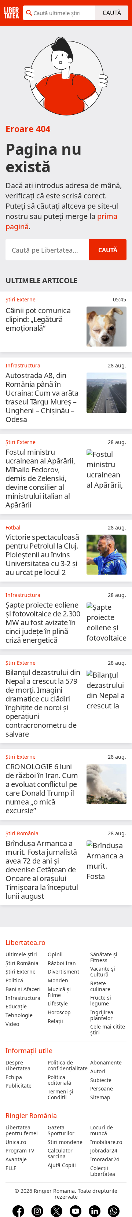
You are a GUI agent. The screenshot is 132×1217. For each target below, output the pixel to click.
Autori (97, 1071)
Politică (14, 980)
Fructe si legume (100, 1001)
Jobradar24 (103, 1151)
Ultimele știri (21, 954)
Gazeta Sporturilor (61, 1130)
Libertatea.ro (25, 942)
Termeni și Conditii (60, 1094)
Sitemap (100, 1097)
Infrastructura (23, 998)
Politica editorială (59, 1080)
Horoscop (59, 1012)
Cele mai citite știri (107, 1029)
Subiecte (100, 1080)
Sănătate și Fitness (103, 957)
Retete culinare (100, 986)
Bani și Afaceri (23, 989)
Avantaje (16, 1159)
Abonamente (106, 1063)
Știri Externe (21, 972)
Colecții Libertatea (102, 1171)
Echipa (14, 1077)
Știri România (22, 963)
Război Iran (62, 963)
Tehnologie (19, 1015)
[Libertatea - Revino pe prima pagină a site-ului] (11, 13)
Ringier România (31, 1115)
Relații (55, 1021)
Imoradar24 (104, 1159)
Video (12, 1024)
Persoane (101, 1089)
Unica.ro (16, 1142)
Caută (112, 13)
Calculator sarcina (60, 1153)
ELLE (11, 1168)
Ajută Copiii (62, 1165)
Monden (58, 980)
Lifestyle (58, 1004)
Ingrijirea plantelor (101, 1015)
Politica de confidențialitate (66, 1065)
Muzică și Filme (59, 992)
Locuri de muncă (101, 1130)
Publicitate (19, 1086)
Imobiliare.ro (106, 1142)
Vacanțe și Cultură (102, 972)
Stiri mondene (65, 1142)
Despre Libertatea (18, 1065)
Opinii (55, 954)
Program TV (20, 1151)
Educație (16, 1006)
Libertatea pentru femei (22, 1130)
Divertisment (63, 972)
